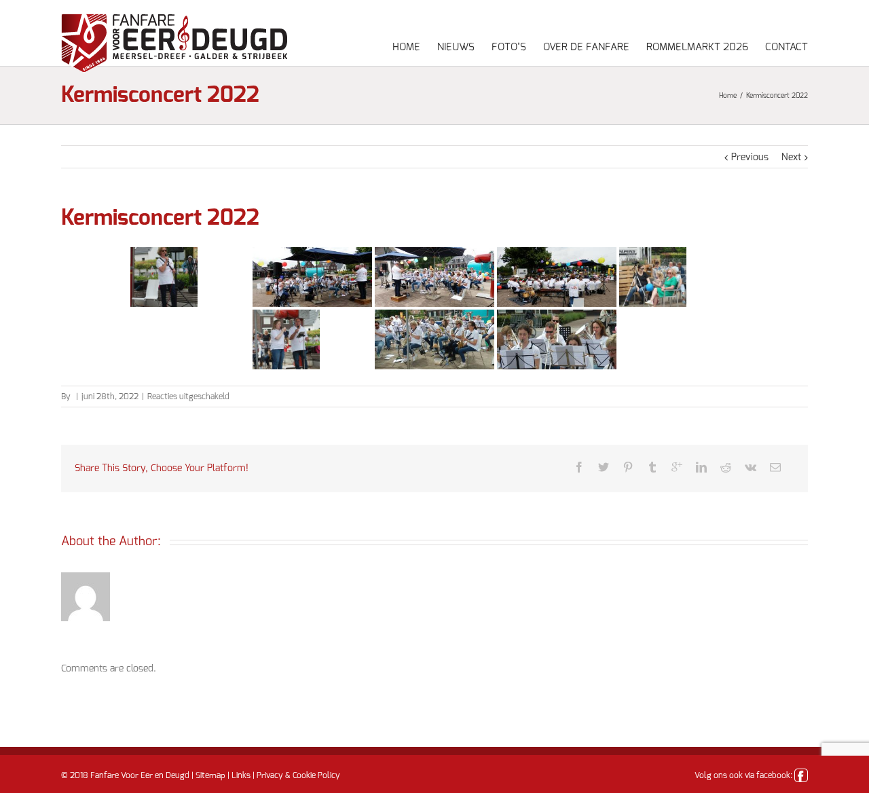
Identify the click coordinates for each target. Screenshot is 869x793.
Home (406, 47)
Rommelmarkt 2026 (697, 47)
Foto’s (509, 47)
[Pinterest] (628, 467)
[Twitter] (603, 467)
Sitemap (210, 775)
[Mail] (775, 467)
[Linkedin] (701, 467)
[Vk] (750, 467)
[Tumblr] (652, 467)
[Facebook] (579, 467)
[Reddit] (725, 467)
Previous (750, 157)
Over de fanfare (586, 47)
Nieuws (456, 47)
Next (791, 157)
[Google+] (676, 467)
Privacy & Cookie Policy (298, 775)
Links (241, 775)
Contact (786, 47)
